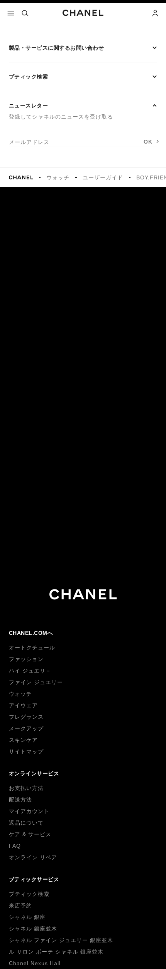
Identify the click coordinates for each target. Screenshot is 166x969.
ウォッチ (57, 177)
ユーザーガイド (103, 177)
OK (148, 142)
